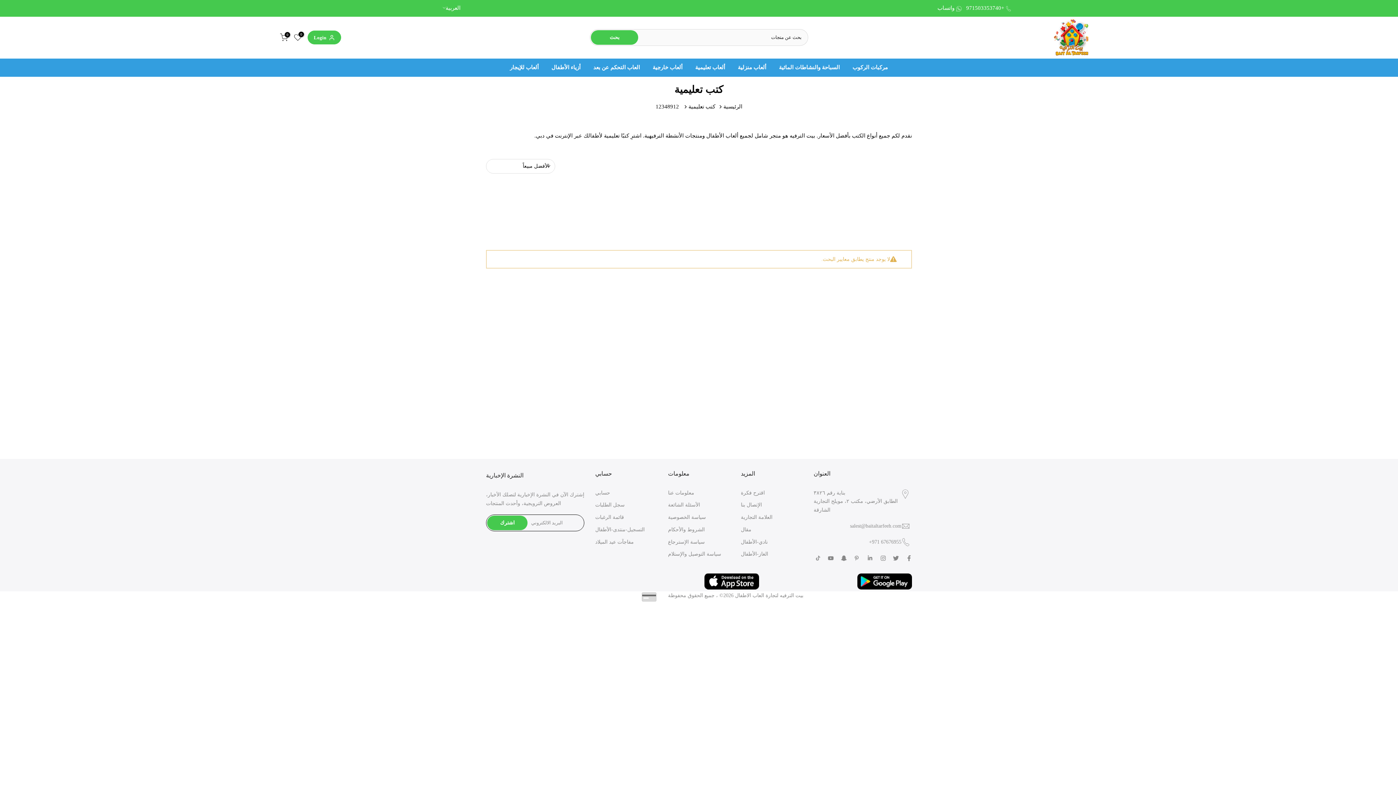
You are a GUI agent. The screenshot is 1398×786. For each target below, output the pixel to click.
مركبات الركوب (870, 67)
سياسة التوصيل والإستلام (694, 554)
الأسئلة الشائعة (684, 505)
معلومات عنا (681, 493)
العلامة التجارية (757, 517)
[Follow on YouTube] (831, 558)
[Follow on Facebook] (909, 558)
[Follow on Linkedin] (869, 558)
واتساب (946, 8)
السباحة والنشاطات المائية (809, 67)
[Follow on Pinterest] (856, 558)
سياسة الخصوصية (687, 517)
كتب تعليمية (701, 107)
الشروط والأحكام (686, 529)
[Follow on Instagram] (883, 558)
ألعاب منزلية (752, 67)
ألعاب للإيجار (524, 67)
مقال (746, 529)
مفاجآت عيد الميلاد (614, 542)
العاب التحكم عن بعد (616, 67)
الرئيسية (732, 107)
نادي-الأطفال (754, 542)
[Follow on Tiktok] (818, 558)
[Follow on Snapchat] (844, 558)
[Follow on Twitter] (896, 558)
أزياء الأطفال (566, 67)
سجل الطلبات (610, 505)
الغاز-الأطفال (754, 554)
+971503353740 (985, 8)
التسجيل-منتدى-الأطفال (620, 529)
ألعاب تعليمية (710, 67)
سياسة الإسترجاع (686, 542)
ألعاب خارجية (668, 67)
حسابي (602, 493)
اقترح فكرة (753, 493)
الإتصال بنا (751, 505)
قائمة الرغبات (609, 517)
